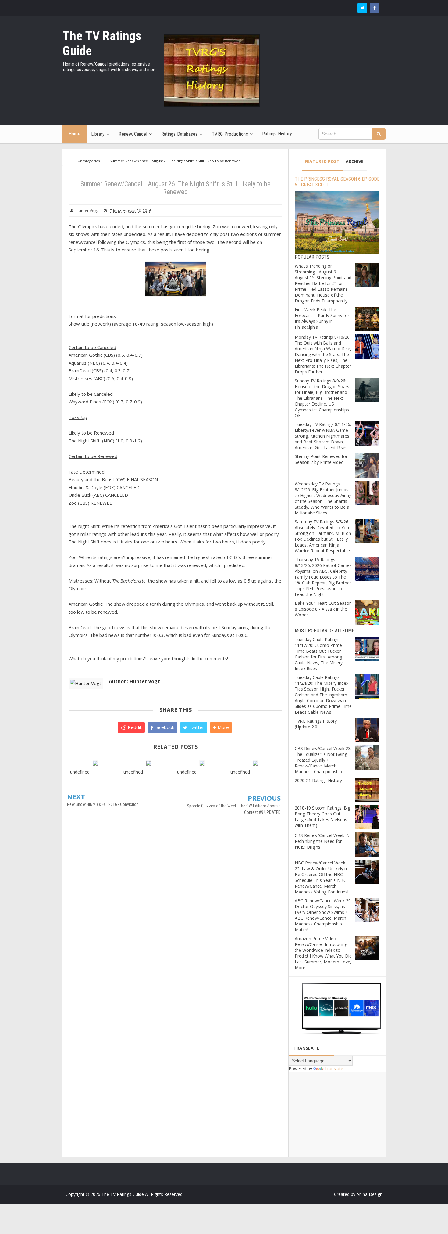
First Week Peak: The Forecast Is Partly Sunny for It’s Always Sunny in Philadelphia (322, 318)
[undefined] (95, 762)
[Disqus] (175, 913)
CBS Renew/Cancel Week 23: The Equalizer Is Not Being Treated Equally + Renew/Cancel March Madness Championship (323, 759)
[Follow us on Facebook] (374, 8)
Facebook (163, 727)
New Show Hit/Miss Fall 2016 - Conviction (103, 804)
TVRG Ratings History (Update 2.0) (316, 724)
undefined (80, 772)
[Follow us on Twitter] (362, 8)
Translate (334, 1068)
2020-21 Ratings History (318, 780)
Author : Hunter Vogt (134, 681)
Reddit (134, 727)
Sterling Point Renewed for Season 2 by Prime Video (321, 459)
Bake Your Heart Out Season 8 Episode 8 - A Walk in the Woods (323, 609)
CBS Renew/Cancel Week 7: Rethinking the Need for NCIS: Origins (322, 841)
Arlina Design (369, 1194)
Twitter (195, 727)
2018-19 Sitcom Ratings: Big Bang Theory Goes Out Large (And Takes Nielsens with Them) (322, 816)
